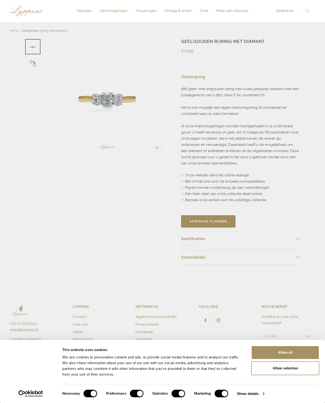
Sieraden (84, 11)
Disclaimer (144, 332)
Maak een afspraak (232, 11)
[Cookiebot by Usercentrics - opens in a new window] (31, 393)
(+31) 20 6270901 (23, 323)
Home (14, 30)
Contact (79, 317)
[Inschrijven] (309, 336)
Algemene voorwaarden (156, 317)
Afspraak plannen (208, 221)
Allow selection (285, 368)
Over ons (80, 324)
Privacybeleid (147, 324)
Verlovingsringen (113, 11)
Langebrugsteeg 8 (25, 339)
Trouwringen (146, 11)
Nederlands (285, 11)
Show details (248, 394)
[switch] (136, 393)
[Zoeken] (307, 11)
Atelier (78, 332)
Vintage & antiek (178, 11)
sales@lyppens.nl (24, 329)
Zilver (204, 11)
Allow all (285, 352)
